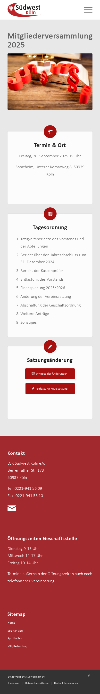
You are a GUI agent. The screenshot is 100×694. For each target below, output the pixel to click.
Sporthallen (15, 638)
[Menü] (85, 10)
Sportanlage (15, 630)
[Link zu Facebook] (88, 675)
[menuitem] (85, 10)
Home (11, 622)
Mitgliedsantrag (17, 646)
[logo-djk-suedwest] (41, 10)
